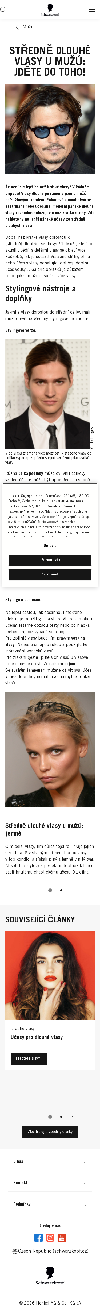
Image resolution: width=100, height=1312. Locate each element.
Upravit (50, 546)
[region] (49, 535)
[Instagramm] (50, 1238)
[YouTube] (61, 1238)
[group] (50, 796)
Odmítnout (50, 574)
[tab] (50, 890)
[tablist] (50, 890)
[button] (50, 1162)
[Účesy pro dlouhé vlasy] (50, 1019)
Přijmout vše (50, 560)
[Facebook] (38, 1238)
